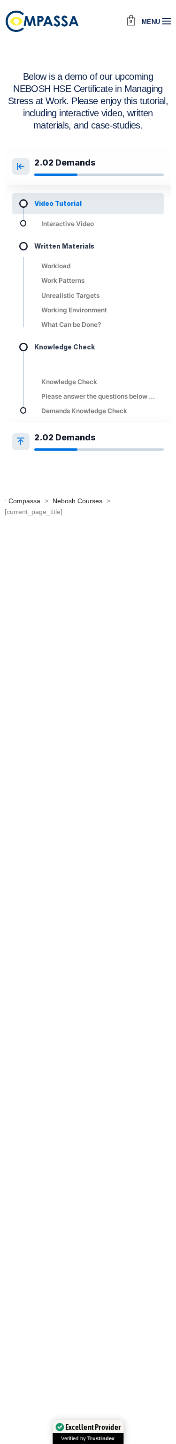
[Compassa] (42, 21)
